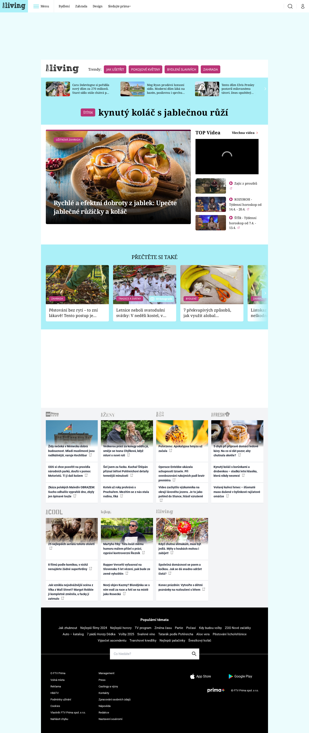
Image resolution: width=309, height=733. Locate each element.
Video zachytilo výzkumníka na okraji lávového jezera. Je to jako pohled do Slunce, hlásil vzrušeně (180, 492)
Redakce (104, 712)
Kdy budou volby (210, 628)
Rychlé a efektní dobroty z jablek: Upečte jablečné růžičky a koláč (115, 207)
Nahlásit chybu (59, 719)
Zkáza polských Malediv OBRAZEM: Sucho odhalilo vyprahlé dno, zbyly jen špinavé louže (71, 492)
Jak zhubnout (67, 628)
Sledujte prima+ (119, 6)
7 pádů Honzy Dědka (101, 634)
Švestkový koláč (199, 640)
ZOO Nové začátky (238, 628)
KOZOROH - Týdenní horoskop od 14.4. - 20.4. (245, 204)
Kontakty (104, 693)
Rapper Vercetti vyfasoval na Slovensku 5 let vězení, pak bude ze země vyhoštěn (126, 569)
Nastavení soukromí (110, 719)
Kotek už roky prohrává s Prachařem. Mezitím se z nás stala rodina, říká (126, 492)
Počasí (191, 628)
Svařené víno (146, 634)
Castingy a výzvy (108, 686)
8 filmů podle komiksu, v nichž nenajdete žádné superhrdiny (68, 567)
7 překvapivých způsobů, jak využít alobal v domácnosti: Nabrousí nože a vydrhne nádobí (207, 312)
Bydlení (64, 6)
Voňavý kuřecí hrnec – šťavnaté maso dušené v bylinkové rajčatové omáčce (237, 492)
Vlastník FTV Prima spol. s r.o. (68, 712)
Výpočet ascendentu (112, 640)
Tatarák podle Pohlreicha (175, 634)
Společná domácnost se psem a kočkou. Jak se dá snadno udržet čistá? (180, 569)
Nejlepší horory (121, 628)
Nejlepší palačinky (172, 640)
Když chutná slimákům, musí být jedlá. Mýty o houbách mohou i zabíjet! (179, 548)
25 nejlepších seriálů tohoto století (71, 544)
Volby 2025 (126, 634)
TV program (143, 628)
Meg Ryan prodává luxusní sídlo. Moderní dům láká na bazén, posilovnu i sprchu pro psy (166, 91)
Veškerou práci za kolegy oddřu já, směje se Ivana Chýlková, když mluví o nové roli (126, 451)
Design (98, 6)
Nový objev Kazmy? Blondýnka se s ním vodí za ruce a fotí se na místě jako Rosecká (126, 589)
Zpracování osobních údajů (115, 699)
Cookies (55, 706)
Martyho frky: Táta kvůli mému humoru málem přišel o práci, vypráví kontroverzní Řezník (123, 548)
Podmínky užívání (60, 699)
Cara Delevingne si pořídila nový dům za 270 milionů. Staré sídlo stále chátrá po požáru (90, 91)
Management (106, 673)
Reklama (55, 686)
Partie (179, 628)
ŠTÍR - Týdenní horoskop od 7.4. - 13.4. (242, 223)
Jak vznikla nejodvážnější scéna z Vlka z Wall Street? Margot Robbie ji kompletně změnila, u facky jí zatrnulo (71, 591)
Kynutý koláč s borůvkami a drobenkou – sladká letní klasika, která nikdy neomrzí (235, 471)
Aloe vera (203, 634)
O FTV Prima (57, 673)
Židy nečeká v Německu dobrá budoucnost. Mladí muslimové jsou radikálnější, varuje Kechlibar (71, 451)
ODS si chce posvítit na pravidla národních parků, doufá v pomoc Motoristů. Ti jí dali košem (69, 471)
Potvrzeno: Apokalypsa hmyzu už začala (180, 448)
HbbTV (54, 693)
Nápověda (105, 706)
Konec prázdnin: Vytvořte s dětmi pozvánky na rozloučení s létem (180, 587)
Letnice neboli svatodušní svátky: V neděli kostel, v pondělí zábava (140, 312)
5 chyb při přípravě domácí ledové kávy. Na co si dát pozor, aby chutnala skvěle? (236, 451)
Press (102, 679)
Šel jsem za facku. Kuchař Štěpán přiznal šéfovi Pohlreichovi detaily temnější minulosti (126, 471)
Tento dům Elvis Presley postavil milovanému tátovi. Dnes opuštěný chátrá (238, 91)
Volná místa (57, 679)
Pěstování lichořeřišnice (230, 634)
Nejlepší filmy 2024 (93, 628)
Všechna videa (243, 133)
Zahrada (81, 6)
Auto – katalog (73, 634)
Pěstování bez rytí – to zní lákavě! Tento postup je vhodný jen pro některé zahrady (73, 312)
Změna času (163, 628)
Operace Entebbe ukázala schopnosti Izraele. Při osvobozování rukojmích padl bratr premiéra (181, 473)
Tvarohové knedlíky (142, 640)
